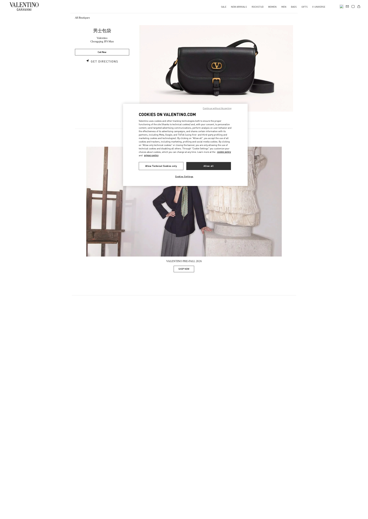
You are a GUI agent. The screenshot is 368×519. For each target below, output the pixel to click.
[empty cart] (359, 6)
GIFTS (304, 6)
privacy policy (151, 155)
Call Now (102, 52)
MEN (283, 6)
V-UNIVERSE (318, 6)
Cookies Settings (184, 176)
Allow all (209, 166)
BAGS (294, 6)
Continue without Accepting (217, 108)
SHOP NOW (186, 270)
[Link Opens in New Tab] (184, 202)
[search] (341, 6)
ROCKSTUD (258, 6)
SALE (223, 6)
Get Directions (104, 61)
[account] (353, 6)
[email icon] (347, 6)
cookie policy (224, 152)
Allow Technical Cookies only (161, 166)
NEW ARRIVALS (239, 6)
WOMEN (272, 6)
